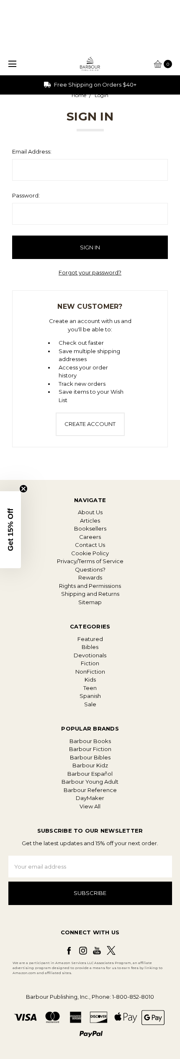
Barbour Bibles (90, 757)
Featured (90, 639)
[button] (10, 529)
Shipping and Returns (90, 593)
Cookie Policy (90, 553)
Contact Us (90, 544)
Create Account (90, 424)
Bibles (90, 647)
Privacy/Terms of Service (90, 561)
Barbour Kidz (90, 765)
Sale (90, 704)
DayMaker (90, 798)
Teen (90, 688)
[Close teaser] (23, 489)
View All (90, 806)
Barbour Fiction (90, 749)
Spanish (90, 695)
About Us (90, 512)
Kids (90, 679)
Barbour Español (90, 773)
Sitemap (90, 602)
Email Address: (31, 151)
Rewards (90, 577)
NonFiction (90, 671)
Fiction (90, 663)
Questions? (90, 569)
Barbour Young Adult (90, 781)
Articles (90, 520)
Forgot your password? (90, 272)
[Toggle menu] (11, 63)
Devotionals (90, 655)
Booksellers (90, 528)
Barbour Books (90, 741)
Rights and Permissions (90, 585)
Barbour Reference (90, 790)
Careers (90, 536)
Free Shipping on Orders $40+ (94, 84)
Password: (26, 195)
